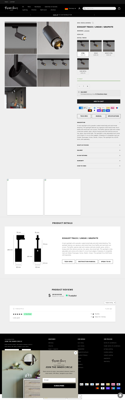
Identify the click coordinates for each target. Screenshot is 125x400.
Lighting (25, 10)
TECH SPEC (84, 116)
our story (81, 343)
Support (12, 1)
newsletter (81, 349)
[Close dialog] (75, 353)
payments (107, 358)
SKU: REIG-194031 (84, 23)
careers (80, 364)
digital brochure (83, 352)
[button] (25, 197)
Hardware (38, 6)
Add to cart (99, 101)
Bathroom (43, 10)
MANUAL (99, 116)
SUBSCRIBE (59, 386)
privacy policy (108, 349)
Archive (53, 10)
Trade (6, 1)
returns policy (108, 355)
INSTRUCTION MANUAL (87, 261)
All (23, 6)
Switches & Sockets (51, 6)
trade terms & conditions (112, 346)
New (29, 6)
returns (50, 346)
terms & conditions (110, 343)
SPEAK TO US (106, 261)
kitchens (80, 367)
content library (82, 355)
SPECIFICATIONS (113, 116)
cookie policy (108, 352)
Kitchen (34, 10)
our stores (81, 346)
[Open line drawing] (28, 250)
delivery (50, 343)
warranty (107, 361)
